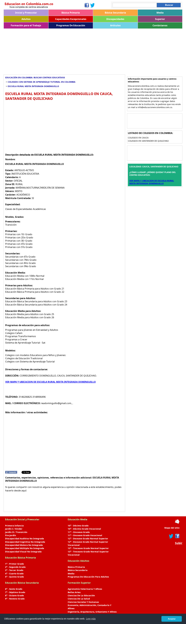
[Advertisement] (91, 50)
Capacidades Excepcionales (70, 19)
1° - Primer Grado (14, 563)
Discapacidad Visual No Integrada (23, 551)
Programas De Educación (70, 25)
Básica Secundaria (115, 12)
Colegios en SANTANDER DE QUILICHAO (148, 140)
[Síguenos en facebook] (177, 536)
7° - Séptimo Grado (15, 592)
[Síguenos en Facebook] (86, 5)
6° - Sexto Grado (13, 588)
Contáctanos (160, 25)
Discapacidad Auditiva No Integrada (24, 538)
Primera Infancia (14, 525)
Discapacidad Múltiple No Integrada (24, 548)
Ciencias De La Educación (81, 595)
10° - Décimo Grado (78, 525)
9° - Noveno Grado (15, 598)
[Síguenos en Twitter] (92, 5)
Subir (178, 543)
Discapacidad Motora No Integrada (24, 545)
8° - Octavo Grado (14, 595)
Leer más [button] (91, 618)
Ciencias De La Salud (79, 598)
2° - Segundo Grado (15, 566)
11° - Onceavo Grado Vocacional (85, 535)
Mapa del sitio (171, 527)
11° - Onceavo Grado (79, 532)
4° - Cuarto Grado (14, 573)
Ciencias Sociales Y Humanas (83, 601)
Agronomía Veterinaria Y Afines (85, 588)
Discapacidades (115, 19)
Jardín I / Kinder (13, 528)
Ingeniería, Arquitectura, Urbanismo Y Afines (92, 611)
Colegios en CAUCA (138, 137)
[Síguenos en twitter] (171, 536)
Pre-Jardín (10, 535)
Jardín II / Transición (16, 532)
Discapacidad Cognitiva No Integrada (25, 541)
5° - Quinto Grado (14, 576)
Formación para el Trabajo (26, 25)
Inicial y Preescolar (26, 12)
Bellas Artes (74, 592)
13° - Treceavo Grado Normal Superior (88, 548)
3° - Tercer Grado (14, 570)
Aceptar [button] (172, 619)
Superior (160, 19)
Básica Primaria (70, 12)
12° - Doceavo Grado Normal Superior (88, 538)
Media (160, 12)
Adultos (26, 19)
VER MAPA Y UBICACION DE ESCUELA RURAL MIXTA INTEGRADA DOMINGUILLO (50, 381)
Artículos (115, 25)
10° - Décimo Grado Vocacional (84, 528)
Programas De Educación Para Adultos (88, 576)
